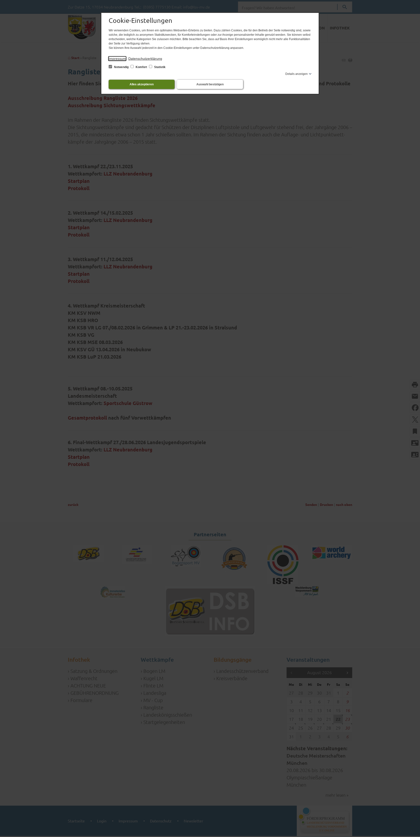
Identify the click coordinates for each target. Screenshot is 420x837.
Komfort (141, 67)
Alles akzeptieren (142, 84)
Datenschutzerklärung (145, 59)
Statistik (159, 67)
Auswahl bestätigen (210, 84)
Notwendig (121, 67)
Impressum (117, 59)
